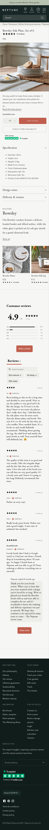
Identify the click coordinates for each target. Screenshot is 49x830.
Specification (10, 148)
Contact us (32, 710)
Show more (24, 630)
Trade (29, 687)
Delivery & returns (13, 197)
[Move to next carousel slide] (46, 262)
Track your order (34, 675)
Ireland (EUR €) (11, 793)
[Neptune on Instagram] (13, 801)
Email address (10, 759)
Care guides (32, 679)
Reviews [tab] (14, 361)
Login (29, 726)
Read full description (12, 109)
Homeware (13, 24)
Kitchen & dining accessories (29, 24)
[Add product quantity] (5, 121)
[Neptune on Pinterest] (8, 801)
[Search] (42, 18)
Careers (30, 738)
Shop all (6, 239)
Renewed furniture (11, 690)
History (6, 675)
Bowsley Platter (9, 275)
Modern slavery (9, 698)
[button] (24, 326)
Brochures (7, 710)
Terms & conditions (11, 806)
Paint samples (9, 718)
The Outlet (32, 690)
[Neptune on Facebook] (4, 801)
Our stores (7, 679)
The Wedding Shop (11, 722)
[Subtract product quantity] (15, 121)
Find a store (32, 714)
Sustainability (9, 687)
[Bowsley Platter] (16, 259)
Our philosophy (10, 671)
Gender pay (8, 694)
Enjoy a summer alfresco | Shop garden (24, 2)
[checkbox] (13, 381)
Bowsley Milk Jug (38, 275)
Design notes (10, 190)
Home (5, 24)
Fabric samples (9, 714)
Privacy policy (8, 815)
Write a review (24, 349)
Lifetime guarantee (11, 683)
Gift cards (31, 683)
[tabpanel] (24, 501)
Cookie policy (9, 811)
